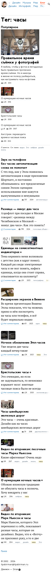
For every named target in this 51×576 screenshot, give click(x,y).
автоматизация (42, 200)
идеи (38, 323)
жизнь (3, 150)
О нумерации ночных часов (16, 98)
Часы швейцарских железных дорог (15, 413)
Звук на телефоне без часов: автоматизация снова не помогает (19, 163)
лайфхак (33, 147)
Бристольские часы (11, 115)
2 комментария (9, 280)
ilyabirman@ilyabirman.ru (14, 564)
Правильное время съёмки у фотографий (20, 60)
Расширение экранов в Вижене (23, 299)
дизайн (41, 147)
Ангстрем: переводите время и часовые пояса (13, 136)
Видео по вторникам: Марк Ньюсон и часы (16, 516)
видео (22, 147)
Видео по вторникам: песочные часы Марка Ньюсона (23, 451)
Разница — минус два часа (20, 209)
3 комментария (9, 229)
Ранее (4, 551)
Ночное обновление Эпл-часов (23, 342)
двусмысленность (42, 431)
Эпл (27, 147)
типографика (38, 280)
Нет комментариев (11, 200)
